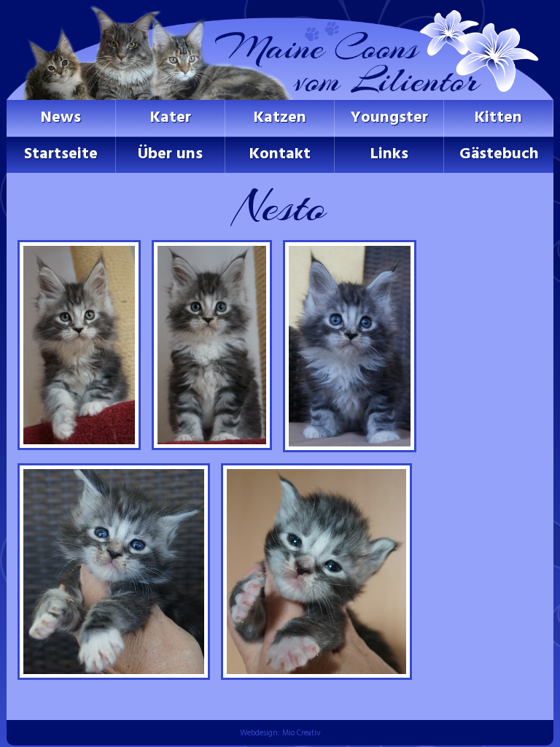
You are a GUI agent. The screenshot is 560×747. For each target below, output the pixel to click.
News (61, 118)
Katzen (280, 118)
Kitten (498, 118)
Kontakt (280, 154)
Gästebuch (499, 154)
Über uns (170, 154)
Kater (170, 118)
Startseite (61, 154)
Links (389, 154)
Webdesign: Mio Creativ (280, 733)
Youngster (389, 118)
